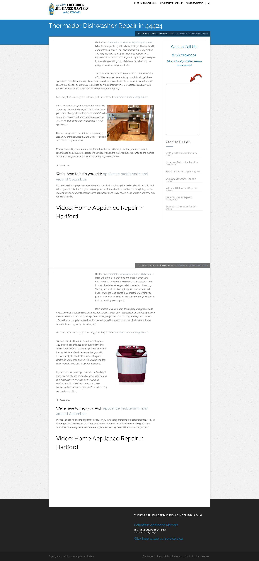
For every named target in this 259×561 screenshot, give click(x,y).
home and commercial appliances (131, 97)
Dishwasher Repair (166, 3)
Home (136, 3)
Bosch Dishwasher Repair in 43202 (183, 171)
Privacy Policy (164, 556)
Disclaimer (148, 556)
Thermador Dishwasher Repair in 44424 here (129, 42)
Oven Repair (179, 3)
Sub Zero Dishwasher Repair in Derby (181, 180)
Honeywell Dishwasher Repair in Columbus (182, 163)
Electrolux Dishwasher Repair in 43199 (181, 207)
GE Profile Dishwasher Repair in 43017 (181, 154)
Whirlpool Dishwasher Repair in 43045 (181, 189)
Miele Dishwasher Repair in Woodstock (179, 198)
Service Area (202, 556)
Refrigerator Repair (148, 3)
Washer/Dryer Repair (194, 3)
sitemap (178, 556)
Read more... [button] (65, 166)
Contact (189, 556)
